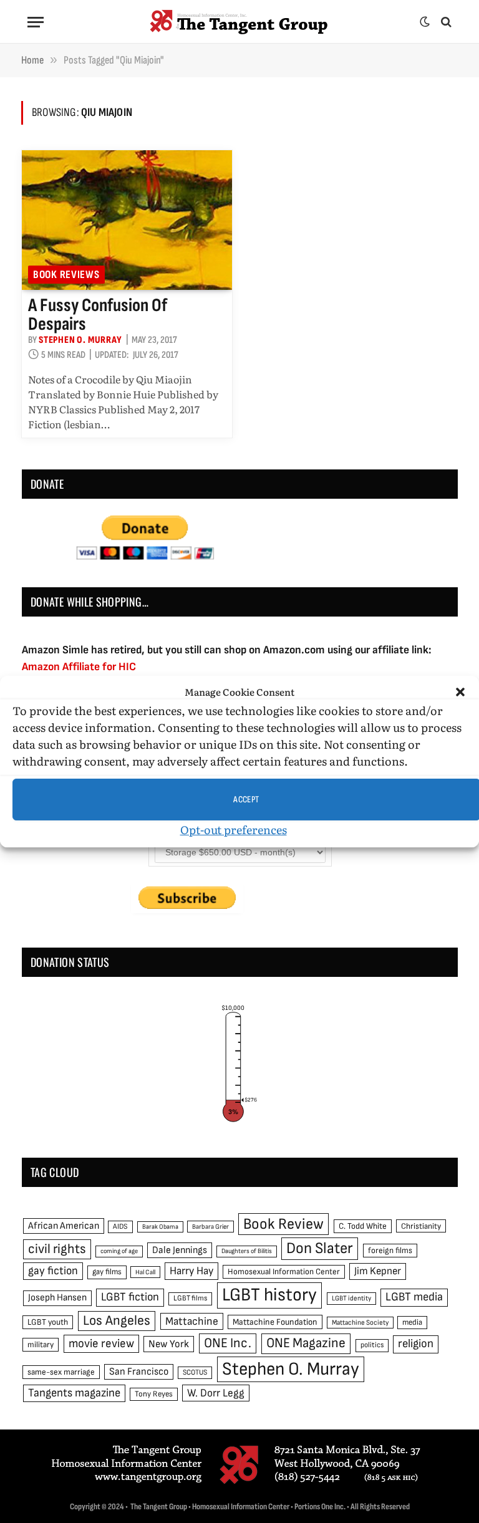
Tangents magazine (74, 1393)
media (412, 1322)
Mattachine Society (360, 1323)
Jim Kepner (377, 1271)
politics (372, 1345)
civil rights (57, 1249)
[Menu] (35, 22)
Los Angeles (116, 1320)
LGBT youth (47, 1322)
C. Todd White (363, 1226)
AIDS (120, 1226)
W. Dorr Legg (215, 1393)
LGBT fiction (130, 1297)
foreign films (390, 1251)
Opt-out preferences (233, 829)
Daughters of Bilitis (246, 1251)
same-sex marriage (61, 1372)
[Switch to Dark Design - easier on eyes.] (425, 21)
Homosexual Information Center (284, 1272)
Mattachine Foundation (275, 1322)
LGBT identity (351, 1298)
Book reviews (66, 274)
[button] (460, 692)
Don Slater (319, 1248)
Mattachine (191, 1321)
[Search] (445, 22)
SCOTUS (195, 1372)
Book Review (283, 1224)
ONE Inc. (227, 1343)
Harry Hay (191, 1270)
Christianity (421, 1226)
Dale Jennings (179, 1250)
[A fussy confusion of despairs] (127, 220)
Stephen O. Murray (80, 340)
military (40, 1345)
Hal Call (145, 1272)
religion (415, 1344)
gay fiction (53, 1271)
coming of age (119, 1251)
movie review (101, 1344)
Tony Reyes (154, 1394)
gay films (107, 1272)
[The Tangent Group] (239, 22)
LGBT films (190, 1298)
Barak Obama (160, 1227)
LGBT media (414, 1297)
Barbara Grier (210, 1227)
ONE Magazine (306, 1343)
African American (63, 1226)
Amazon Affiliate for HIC (79, 666)
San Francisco (138, 1371)
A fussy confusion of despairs (97, 315)
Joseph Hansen (57, 1298)
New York (168, 1344)
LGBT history (269, 1295)
